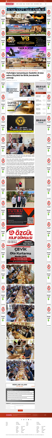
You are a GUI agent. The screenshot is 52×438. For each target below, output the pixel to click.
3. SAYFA (10, 70)
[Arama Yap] (44, 1)
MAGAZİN (17, 430)
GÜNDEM (20, 70)
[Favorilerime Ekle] (33, 99)
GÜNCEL (7, 423)
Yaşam (30, 70)
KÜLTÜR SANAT (23, 426)
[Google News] (42, 80)
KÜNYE (7, 425)
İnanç (23, 70)
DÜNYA (22, 427)
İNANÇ (17, 429)
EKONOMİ (17, 422)
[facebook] (21, 419)
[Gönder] (45, 415)
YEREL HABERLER (34, 70)
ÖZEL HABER (17, 423)
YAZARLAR (22, 432)
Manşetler (26, 70)
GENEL (13, 70)
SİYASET (7, 424)
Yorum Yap (20, 410)
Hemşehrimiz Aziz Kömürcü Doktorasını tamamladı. (15, 395)
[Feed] (31, 419)
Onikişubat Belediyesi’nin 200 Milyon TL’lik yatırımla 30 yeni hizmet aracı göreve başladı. (20, 393)
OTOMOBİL (22, 430)
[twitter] (24, 419)
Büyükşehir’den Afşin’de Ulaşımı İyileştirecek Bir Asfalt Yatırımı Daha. (17, 397)
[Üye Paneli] (45, 1)
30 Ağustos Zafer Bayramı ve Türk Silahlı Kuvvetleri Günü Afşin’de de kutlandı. (19, 391)
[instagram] (26, 419)
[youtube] (28, 419)
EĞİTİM (7, 422)
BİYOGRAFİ (17, 427)
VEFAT (22, 431)
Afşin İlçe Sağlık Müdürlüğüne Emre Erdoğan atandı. (15, 399)
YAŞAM (17, 432)
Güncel (16, 70)
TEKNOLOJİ (17, 431)
